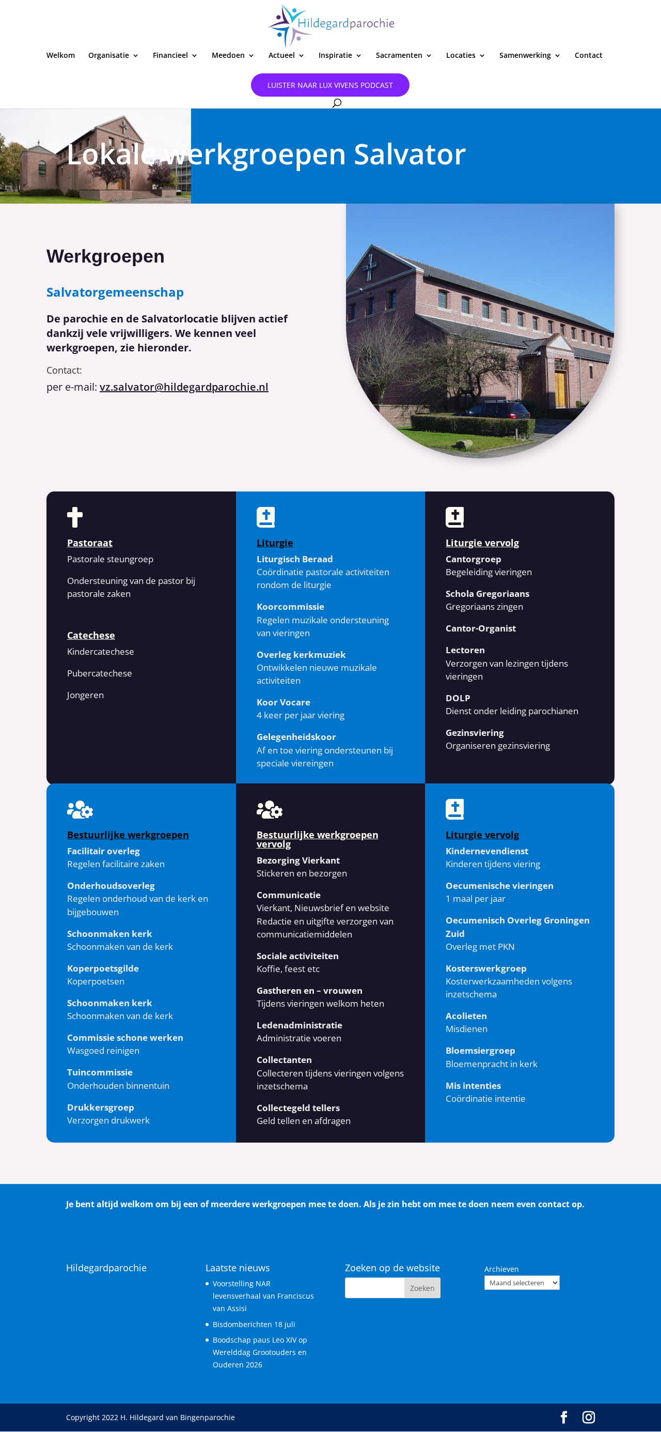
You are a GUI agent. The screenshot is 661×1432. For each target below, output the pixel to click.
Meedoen (228, 56)
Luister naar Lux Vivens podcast (330, 85)
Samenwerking (525, 56)
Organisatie (108, 56)
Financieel (170, 56)
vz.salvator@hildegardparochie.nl (184, 387)
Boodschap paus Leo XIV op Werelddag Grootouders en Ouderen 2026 (260, 1352)
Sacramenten (399, 56)
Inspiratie (335, 56)
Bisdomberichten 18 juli (254, 1324)
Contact (589, 56)
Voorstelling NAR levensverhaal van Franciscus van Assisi (263, 1296)
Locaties (461, 56)
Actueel (282, 56)
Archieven (501, 1269)
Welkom (60, 56)
